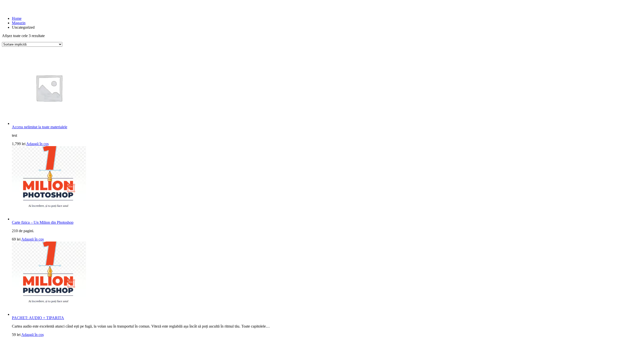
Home (17, 18)
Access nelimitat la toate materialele (39, 127)
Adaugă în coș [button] (37, 144)
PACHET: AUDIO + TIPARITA (38, 318)
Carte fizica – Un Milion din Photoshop (42, 222)
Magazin (18, 23)
